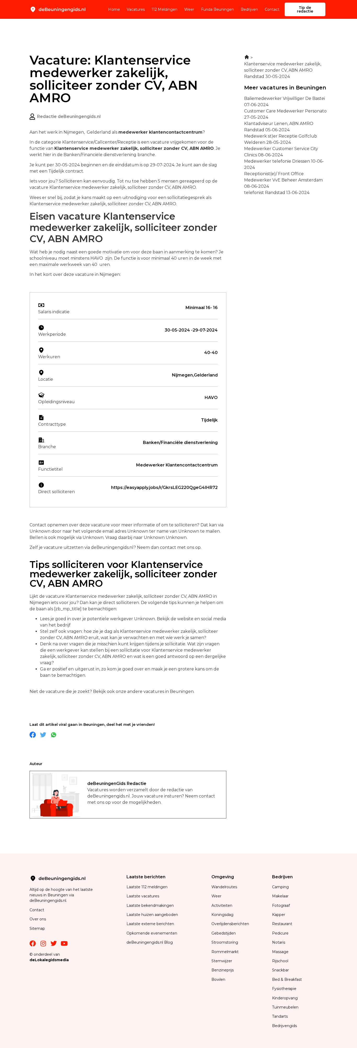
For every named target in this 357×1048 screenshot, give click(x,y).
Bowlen (218, 979)
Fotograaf (281, 905)
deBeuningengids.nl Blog (149, 942)
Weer (189, 9)
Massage (280, 951)
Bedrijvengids (284, 1025)
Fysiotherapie (284, 988)
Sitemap (38, 928)
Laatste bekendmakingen (150, 905)
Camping (281, 887)
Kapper (279, 914)
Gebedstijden (223, 933)
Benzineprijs (222, 970)
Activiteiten (221, 905)
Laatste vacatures (142, 896)
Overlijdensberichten (230, 923)
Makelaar (280, 896)
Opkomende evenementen (151, 933)
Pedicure (280, 933)
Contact (272, 9)
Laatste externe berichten (150, 923)
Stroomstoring (224, 942)
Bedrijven (249, 9)
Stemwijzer (221, 961)
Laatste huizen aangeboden (152, 914)
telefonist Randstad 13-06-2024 (276, 192)
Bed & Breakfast (287, 979)
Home (114, 9)
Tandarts (280, 1016)
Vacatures (136, 9)
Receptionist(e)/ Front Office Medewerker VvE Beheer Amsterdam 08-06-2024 (283, 180)
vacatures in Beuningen (168, 691)
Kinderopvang (285, 998)
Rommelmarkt (225, 951)
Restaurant (282, 923)
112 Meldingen (164, 9)
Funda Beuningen (217, 9)
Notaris (278, 942)
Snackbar (280, 970)
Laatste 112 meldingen (147, 887)
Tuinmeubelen (285, 1007)
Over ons (38, 919)
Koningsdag (222, 914)
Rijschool (280, 961)
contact (168, 547)
